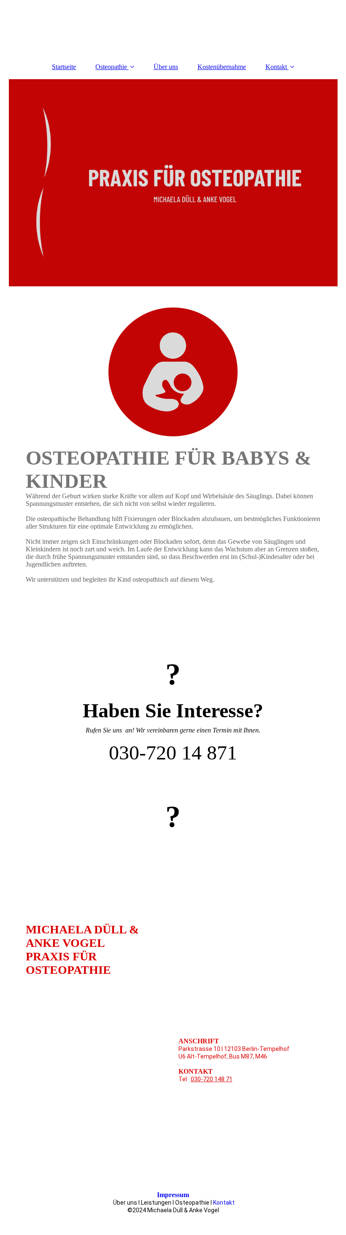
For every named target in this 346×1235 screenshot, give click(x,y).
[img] (173, 182)
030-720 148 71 (211, 1079)
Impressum (173, 1194)
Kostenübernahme (221, 66)
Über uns (166, 66)
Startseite (64, 66)
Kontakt (276, 66)
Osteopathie (112, 66)
